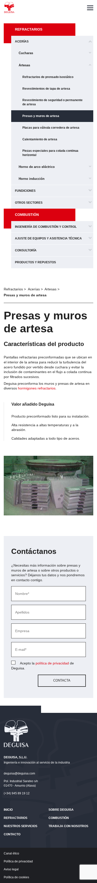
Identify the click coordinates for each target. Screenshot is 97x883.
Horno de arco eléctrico (37, 167)
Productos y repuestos (35, 262)
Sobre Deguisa (61, 809)
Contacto (12, 834)
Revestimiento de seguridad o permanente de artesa (52, 102)
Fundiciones (25, 190)
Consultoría (26, 250)
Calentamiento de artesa (39, 139)
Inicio (8, 809)
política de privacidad (52, 663)
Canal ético (11, 853)
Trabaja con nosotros (68, 826)
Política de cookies (16, 877)
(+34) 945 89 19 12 (17, 793)
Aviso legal (11, 869)
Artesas (24, 65)
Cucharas (26, 53)
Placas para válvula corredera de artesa (50, 127)
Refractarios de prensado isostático (47, 77)
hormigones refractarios (36, 388)
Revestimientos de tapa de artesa (46, 88)
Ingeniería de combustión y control (46, 227)
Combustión (27, 215)
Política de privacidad (18, 861)
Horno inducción (32, 179)
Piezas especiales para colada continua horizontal (50, 153)
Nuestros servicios (20, 826)
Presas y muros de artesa (40, 116)
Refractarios (28, 29)
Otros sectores (29, 202)
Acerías (22, 41)
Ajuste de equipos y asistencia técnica (48, 238)
